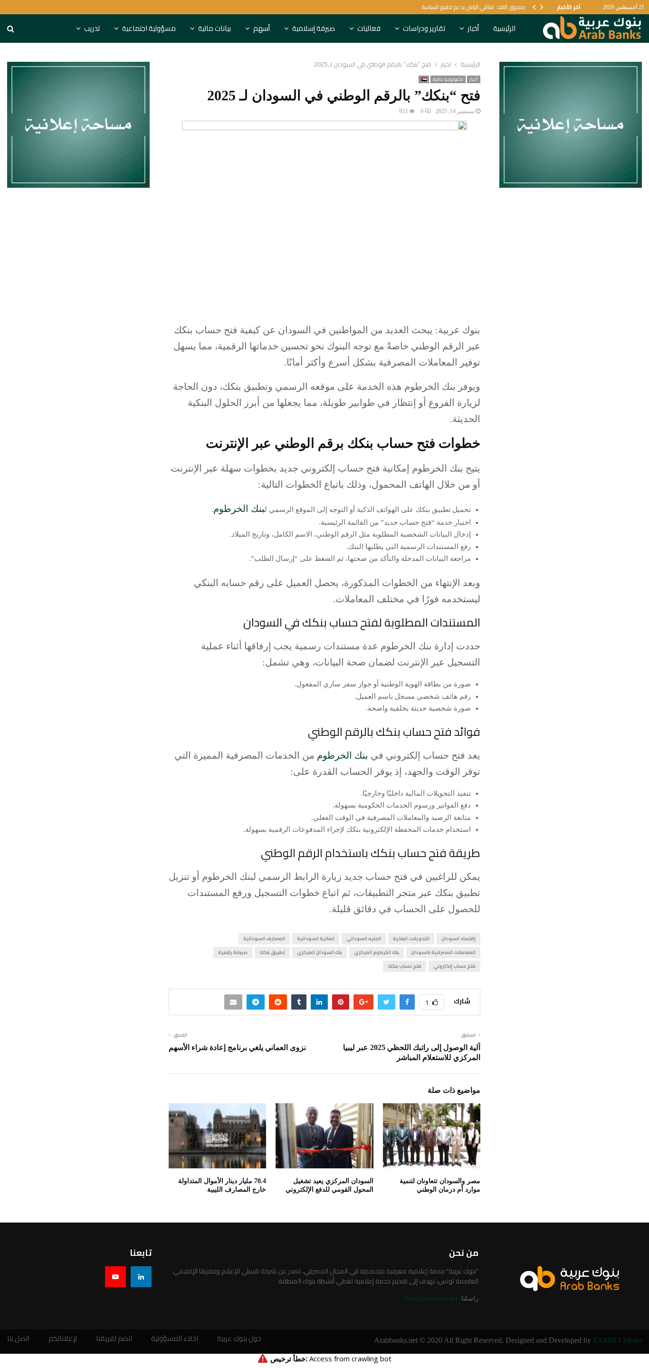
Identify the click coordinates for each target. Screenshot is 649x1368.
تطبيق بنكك (272, 952)
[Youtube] (115, 1276)
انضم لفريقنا (114, 1338)
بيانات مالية (214, 28)
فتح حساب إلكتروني (454, 966)
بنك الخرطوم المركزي (376, 952)
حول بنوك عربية (239, 1338)
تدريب (92, 28)
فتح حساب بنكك (404, 966)
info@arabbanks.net (431, 1298)
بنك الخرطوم (239, 508)
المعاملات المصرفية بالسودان (443, 952)
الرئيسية (504, 28)
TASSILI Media (617, 1340)
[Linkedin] (141, 1276)
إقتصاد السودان (458, 938)
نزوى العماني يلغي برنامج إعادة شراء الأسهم (237, 1047)
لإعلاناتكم (62, 1338)
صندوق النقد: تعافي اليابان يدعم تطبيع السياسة (473, 6)
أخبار (473, 28)
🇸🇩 (424, 79)
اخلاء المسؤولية (174, 1338)
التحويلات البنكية (411, 938)
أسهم (261, 28)
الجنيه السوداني (363, 938)
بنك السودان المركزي (319, 952)
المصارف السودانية (264, 938)
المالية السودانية (315, 938)
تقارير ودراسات (424, 28)
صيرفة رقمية (233, 952)
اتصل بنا (18, 1338)
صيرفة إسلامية (313, 28)
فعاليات (369, 28)
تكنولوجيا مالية (448, 79)
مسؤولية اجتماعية (149, 28)
